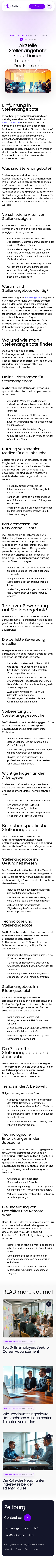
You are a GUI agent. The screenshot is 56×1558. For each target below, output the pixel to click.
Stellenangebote (11, 122)
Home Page (12, 1528)
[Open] (49, 6)
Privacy (19, 1549)
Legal (36, 1549)
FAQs (37, 1528)
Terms (28, 1549)
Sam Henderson (30, 39)
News (26, 1528)
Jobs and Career (18, 35)
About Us (9, 1549)
